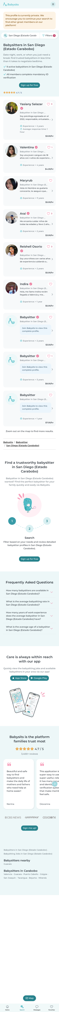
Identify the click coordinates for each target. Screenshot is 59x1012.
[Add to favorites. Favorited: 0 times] (51, 180)
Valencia (8, 874)
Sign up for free (29, 85)
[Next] (54, 784)
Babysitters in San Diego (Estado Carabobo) (25, 850)
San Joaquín (10, 878)
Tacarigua (22, 878)
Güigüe (43, 874)
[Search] (5, 35)
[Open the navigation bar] (53, 4)
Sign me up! (29, 828)
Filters (50, 35)
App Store (20, 678)
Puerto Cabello (30, 874)
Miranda (43, 878)
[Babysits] (11, 4)
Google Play (40, 678)
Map (31, 998)
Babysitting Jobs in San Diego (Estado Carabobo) (28, 854)
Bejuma (33, 878)
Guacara (8, 864)
